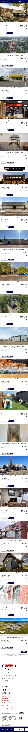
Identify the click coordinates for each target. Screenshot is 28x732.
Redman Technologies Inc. (6, 709)
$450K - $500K (4, 518)
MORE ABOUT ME (6, 703)
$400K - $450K (4, 421)
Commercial (10, 33)
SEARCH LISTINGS (6, 696)
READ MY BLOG (5, 705)
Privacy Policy (13, 709)
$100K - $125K (4, 615)
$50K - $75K (4, 97)
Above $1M (4, 33)
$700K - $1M (4, 162)
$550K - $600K (4, 130)
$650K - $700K (4, 227)
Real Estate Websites (11, 708)
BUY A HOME (5, 698)
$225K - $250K (4, 259)
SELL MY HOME (5, 700)
